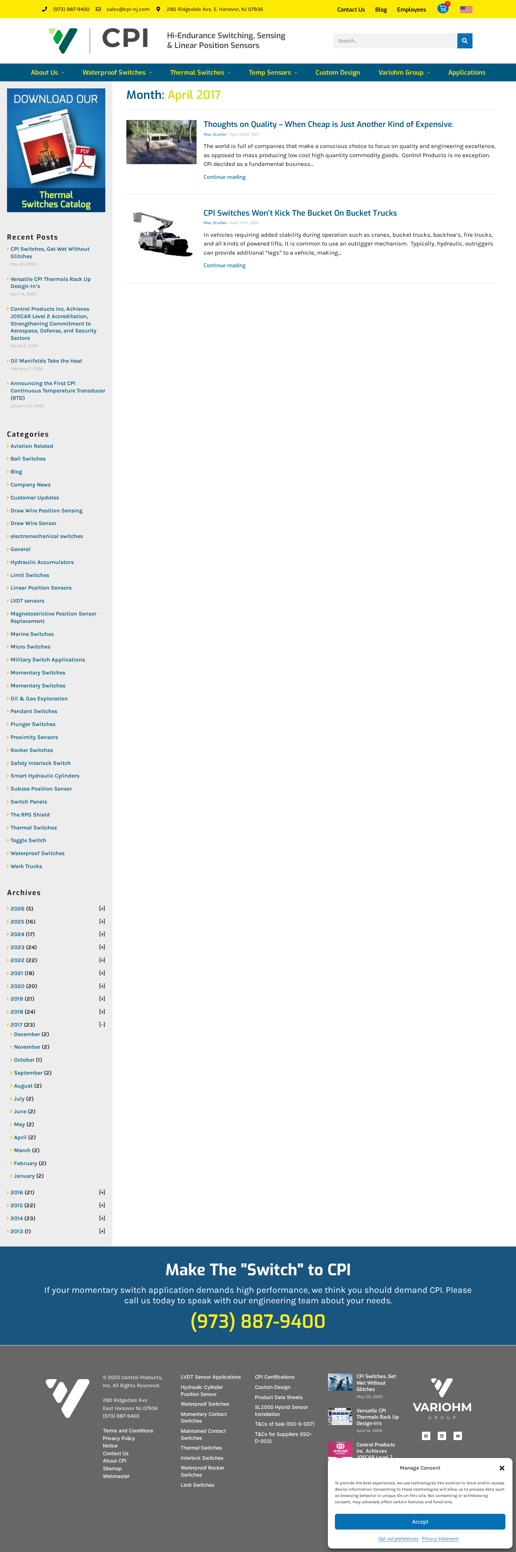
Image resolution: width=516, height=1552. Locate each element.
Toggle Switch (28, 840)
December (27, 1034)
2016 (17, 1192)
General (21, 549)
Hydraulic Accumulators (42, 562)
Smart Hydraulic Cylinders (45, 775)
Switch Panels (29, 801)
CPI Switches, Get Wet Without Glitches (50, 253)
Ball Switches (28, 458)
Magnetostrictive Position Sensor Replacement (54, 617)
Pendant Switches (34, 711)
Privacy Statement (440, 1538)
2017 (16, 1024)
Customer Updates (35, 497)
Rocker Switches (32, 750)
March (22, 1150)
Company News (31, 484)
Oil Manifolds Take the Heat (46, 360)
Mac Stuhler (215, 134)
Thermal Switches (34, 827)
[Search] (464, 40)
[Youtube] (458, 1436)
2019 (17, 998)
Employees (411, 9)
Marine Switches (32, 634)
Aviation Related (32, 446)
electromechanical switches (47, 536)
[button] (501, 1468)
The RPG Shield (30, 814)
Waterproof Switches (38, 853)
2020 (18, 986)
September (28, 1072)
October (24, 1059)
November (27, 1046)
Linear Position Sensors (41, 587)
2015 (17, 1205)
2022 (18, 960)
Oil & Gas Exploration (39, 698)
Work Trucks (26, 866)
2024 (17, 934)
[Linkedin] (442, 1436)
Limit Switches (30, 575)
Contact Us (351, 9)
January (24, 1176)
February (25, 1163)
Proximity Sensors (34, 737)
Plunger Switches (33, 724)
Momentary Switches (38, 672)
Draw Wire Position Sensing (46, 510)
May (19, 1124)
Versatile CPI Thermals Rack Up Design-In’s (51, 283)
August (23, 1085)
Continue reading (225, 177)
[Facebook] (426, 1436)
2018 (17, 1011)
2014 (17, 1218)
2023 (18, 947)
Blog (381, 9)
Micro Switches (30, 646)
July (19, 1098)
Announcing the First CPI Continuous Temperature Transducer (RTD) (58, 390)
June (20, 1111)
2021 (17, 973)
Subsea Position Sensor (41, 788)
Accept (420, 1521)
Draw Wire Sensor (34, 523)
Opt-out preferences (398, 1538)
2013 (17, 1231)
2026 (18, 908)
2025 (17, 921)
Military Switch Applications (48, 659)
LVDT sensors (27, 600)
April (20, 1137)
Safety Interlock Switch (41, 763)
